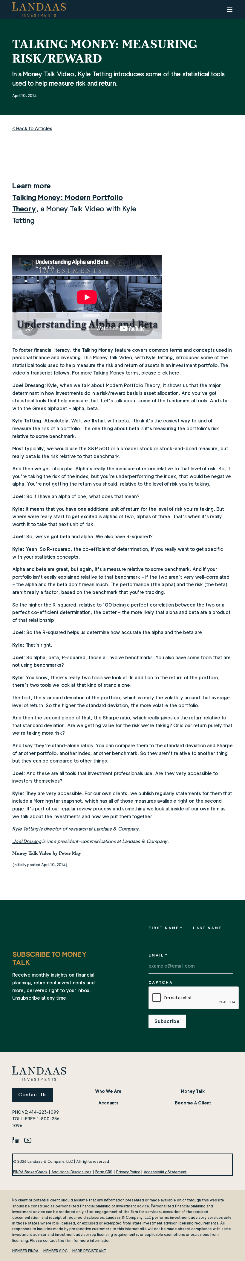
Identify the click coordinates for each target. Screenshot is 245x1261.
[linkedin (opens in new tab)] (15, 1140)
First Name (165, 928)
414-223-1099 (44, 1112)
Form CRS (103, 1172)
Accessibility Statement (165, 1172)
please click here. (160, 373)
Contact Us (32, 1095)
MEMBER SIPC (55, 1251)
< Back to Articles (32, 128)
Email (158, 955)
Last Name (207, 928)
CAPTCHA (160, 982)
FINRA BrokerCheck (30, 1172)
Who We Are (108, 1091)
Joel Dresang (26, 841)
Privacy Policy (128, 1172)
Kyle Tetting (25, 829)
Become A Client (193, 1102)
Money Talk (193, 1091)
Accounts (108, 1102)
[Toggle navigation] (229, 9)
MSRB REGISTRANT (89, 1251)
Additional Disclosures (71, 1172)
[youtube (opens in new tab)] (27, 1140)
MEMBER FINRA (25, 1251)
